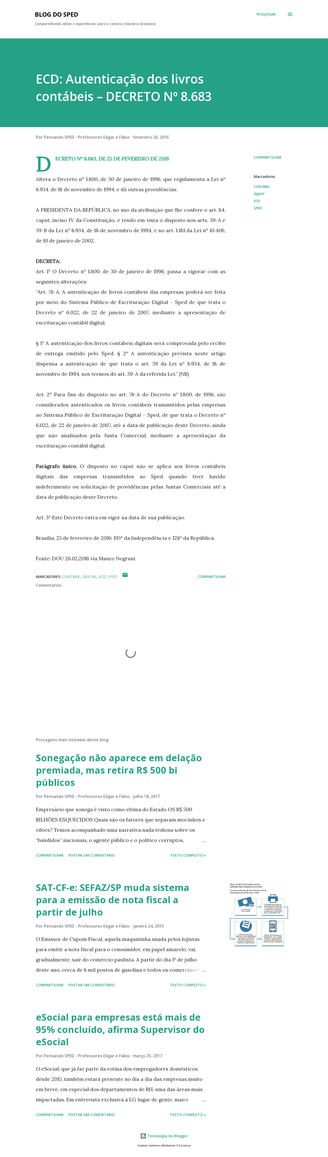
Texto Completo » (188, 855)
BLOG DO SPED (56, 14)
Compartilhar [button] (267, 157)
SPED (258, 208)
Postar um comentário (91, 855)
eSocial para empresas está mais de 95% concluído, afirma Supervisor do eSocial (120, 1029)
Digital (259, 193)
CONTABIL (262, 186)
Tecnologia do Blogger (167, 1135)
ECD (257, 200)
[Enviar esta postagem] (125, 576)
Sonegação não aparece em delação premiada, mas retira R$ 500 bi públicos (119, 770)
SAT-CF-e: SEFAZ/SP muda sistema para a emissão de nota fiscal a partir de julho (112, 899)
